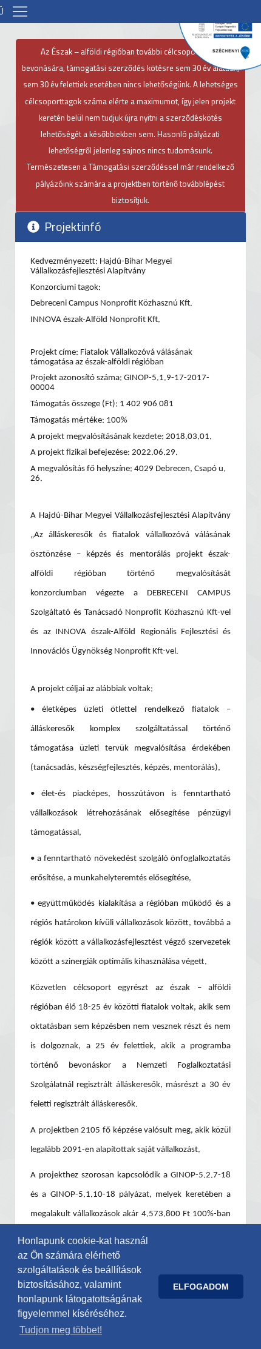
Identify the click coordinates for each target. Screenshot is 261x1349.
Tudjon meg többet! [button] (60, 1330)
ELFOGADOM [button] (201, 1286)
